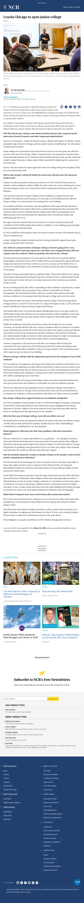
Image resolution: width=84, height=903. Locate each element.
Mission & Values (50, 859)
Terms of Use (24, 889)
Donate (65, 7)
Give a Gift (48, 806)
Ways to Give (48, 782)
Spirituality (7, 786)
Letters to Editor (50, 838)
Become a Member (51, 774)
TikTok (37, 882)
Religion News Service (24, 601)
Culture (6, 778)
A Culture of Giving (51, 778)
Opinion (45, 587)
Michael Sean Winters (50, 595)
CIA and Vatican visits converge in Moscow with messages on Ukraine (21, 594)
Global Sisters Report (11, 803)
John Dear (45, 642)
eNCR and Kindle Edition (53, 814)
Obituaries (7, 816)
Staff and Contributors (52, 866)
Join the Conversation (10, 97)
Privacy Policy (49, 863)
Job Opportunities (50, 834)
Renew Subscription (51, 803)
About (46, 855)
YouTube (29, 882)
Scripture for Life (10, 790)
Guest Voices (49, 626)
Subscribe (77, 7)
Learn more (32, 99)
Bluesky (17, 882)
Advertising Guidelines (13, 889)
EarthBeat (7, 799)
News (5, 21)
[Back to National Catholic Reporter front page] (13, 7)
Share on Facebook (66, 107)
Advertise (7, 819)
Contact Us (48, 827)
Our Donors (48, 790)
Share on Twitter (70, 107)
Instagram (33, 882)
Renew (71, 7)
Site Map (41, 889)
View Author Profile (16, 93)
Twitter (21, 882)
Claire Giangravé (9, 601)
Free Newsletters (50, 810)
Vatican (6, 774)
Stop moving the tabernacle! (57, 591)
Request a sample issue (52, 818)
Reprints (47, 846)
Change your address (52, 842)
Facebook (25, 882)
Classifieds (7, 812)
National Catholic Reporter (77, 882)
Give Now (47, 771)
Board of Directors (51, 870)
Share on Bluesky (61, 107)
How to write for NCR (52, 831)
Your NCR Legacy (50, 786)
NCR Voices (48, 582)
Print (79, 107)
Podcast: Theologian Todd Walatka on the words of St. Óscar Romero (60, 636)
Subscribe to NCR (50, 799)
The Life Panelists (9, 642)
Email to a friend (75, 107)
